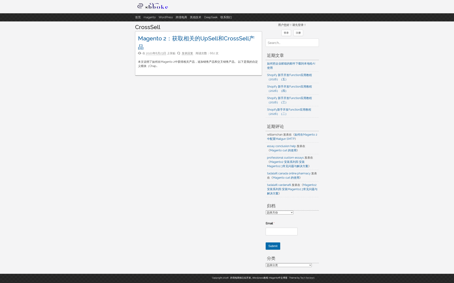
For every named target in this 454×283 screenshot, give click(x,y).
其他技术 (195, 17)
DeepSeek (211, 17)
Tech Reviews (307, 277)
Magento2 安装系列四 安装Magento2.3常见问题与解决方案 (292, 189)
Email (270, 223)
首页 (138, 17)
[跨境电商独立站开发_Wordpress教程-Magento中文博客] (153, 8)
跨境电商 (181, 17)
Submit (273, 246)
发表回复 (187, 53)
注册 (298, 32)
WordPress (166, 17)
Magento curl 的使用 (283, 150)
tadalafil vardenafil (279, 185)
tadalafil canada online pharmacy (289, 173)
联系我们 (226, 17)
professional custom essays (285, 157)
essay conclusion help (281, 146)
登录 (286, 32)
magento (150, 17)
